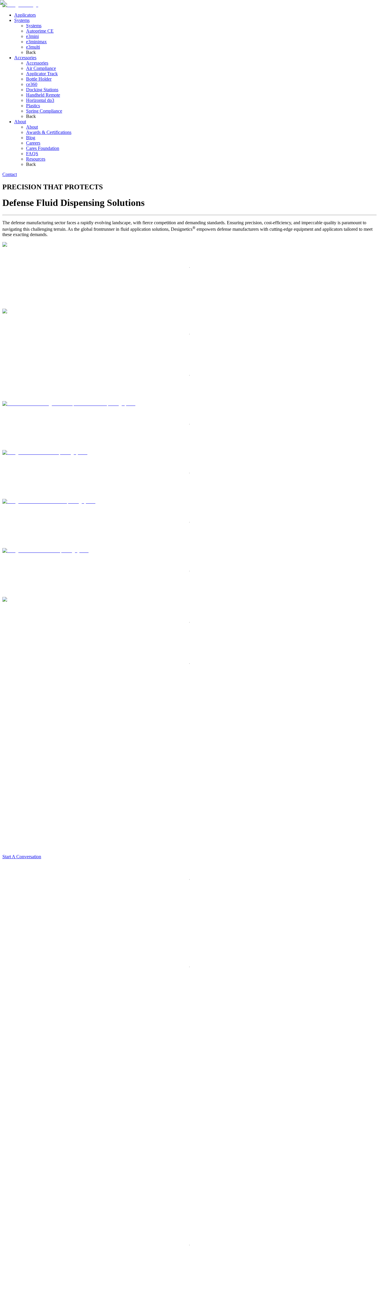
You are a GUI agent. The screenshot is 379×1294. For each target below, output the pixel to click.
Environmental (41, 1290)
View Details (14, 469)
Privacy (9, 1290)
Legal (22, 1290)
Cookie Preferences (74, 1291)
